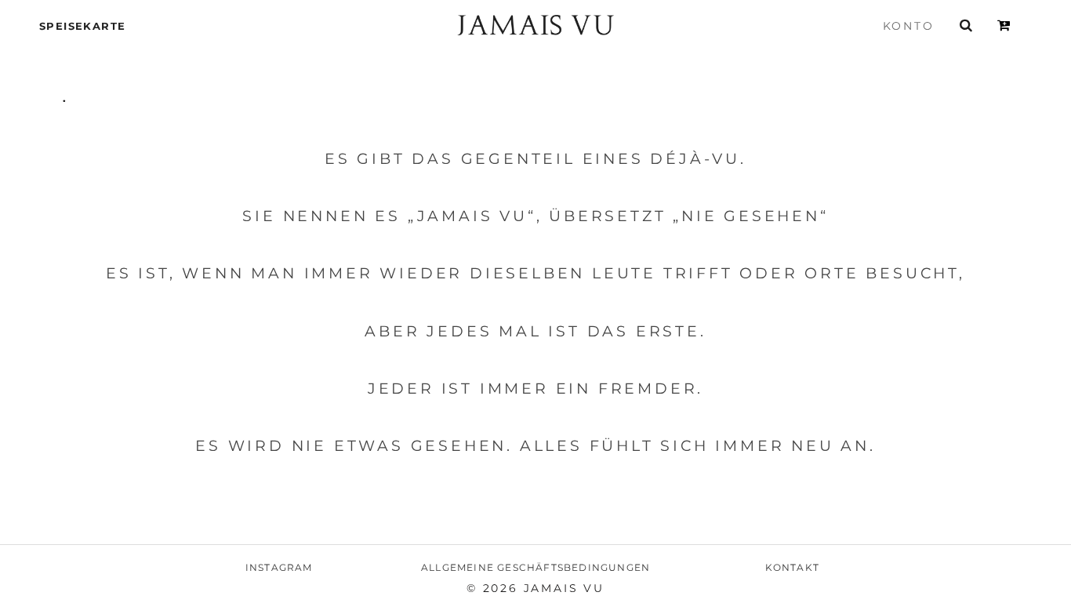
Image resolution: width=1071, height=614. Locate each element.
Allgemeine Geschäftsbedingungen (535, 567)
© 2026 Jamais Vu (535, 588)
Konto (909, 26)
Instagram (279, 567)
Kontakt (792, 567)
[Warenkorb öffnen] (1004, 25)
